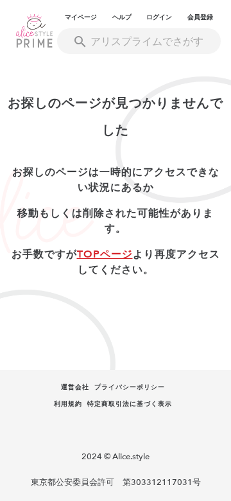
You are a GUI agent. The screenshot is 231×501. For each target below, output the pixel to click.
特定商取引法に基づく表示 (129, 404)
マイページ (81, 17)
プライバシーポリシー (129, 387)
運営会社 (75, 387)
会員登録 (200, 17)
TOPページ (105, 254)
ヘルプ (122, 17)
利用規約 (68, 404)
